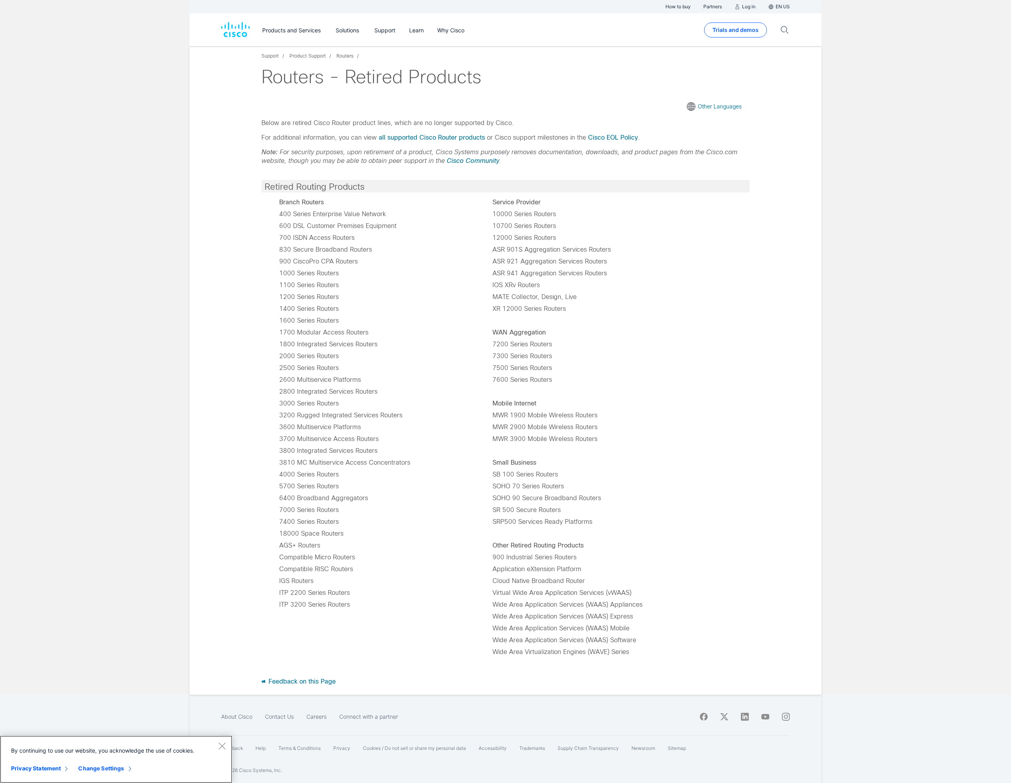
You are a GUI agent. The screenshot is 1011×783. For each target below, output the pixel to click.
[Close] (222, 746)
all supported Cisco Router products (432, 137)
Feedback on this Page (301, 681)
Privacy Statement (36, 768)
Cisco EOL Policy (613, 137)
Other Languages (720, 106)
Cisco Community (473, 160)
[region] (116, 759)
